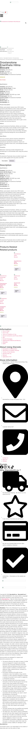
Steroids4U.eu (5, 599)
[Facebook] (1, 467)
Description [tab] (5, 160)
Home (1, 58)
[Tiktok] (12, 467)
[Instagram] (5, 467)
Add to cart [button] (16, 269)
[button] (26, 23)
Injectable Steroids (8, 58)
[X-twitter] (8, 467)
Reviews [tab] (12, 160)
